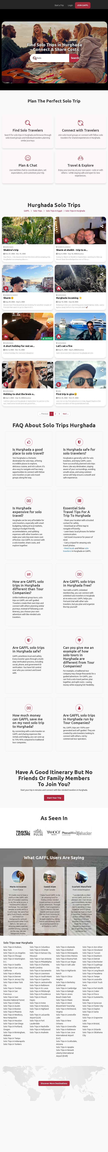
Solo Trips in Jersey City (13, 979)
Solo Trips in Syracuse (92, 1003)
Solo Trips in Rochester (93, 962)
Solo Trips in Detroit (91, 959)
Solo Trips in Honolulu (39, 1006)
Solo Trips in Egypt (54, 211)
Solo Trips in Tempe (91, 976)
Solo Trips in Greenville (66, 1026)
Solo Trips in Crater (91, 991)
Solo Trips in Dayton (91, 1009)
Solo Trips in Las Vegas (66, 962)
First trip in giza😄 (66, 394)
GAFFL (26, 211)
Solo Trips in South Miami (41, 976)
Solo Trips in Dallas (11, 1003)
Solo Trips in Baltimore (39, 985)
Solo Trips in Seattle (12, 965)
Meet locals (69, 548)
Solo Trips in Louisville (92, 979)
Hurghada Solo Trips (54, 205)
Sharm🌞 (8, 298)
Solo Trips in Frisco (91, 994)
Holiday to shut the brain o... (19, 394)
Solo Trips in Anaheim (39, 1032)
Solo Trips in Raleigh (65, 991)
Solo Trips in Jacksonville (41, 982)
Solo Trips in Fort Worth (93, 988)
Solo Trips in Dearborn (92, 956)
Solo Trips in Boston (12, 1009)
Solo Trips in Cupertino (40, 979)
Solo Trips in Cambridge (66, 988)
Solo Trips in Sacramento (40, 970)
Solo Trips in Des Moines (67, 956)
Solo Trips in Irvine (38, 1003)
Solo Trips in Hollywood (40, 1029)
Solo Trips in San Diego (13, 1023)
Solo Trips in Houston (12, 1021)
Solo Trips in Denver (12, 976)
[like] (49, 221)
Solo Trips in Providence (40, 994)
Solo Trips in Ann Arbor (93, 947)
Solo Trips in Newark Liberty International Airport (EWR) (65, 1053)
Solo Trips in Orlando (39, 950)
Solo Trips (37, 211)
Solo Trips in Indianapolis (14, 1041)
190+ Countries (47, 64)
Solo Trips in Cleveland (93, 950)
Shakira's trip (10, 250)
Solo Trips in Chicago (12, 956)
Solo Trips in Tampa (11, 1038)
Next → (66, 414)
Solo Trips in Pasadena (92, 973)
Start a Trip (59, 5)
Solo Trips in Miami (64, 1000)
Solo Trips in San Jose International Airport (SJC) (65, 1035)
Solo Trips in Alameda (65, 947)
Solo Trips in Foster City (93, 1006)
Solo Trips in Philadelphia (41, 962)
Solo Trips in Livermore (40, 973)
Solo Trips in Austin (11, 1006)
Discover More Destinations (54, 1083)
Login (70, 5)
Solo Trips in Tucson (91, 953)
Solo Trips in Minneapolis (67, 953)
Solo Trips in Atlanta (12, 973)
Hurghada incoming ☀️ (69, 298)
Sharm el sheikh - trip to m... (72, 250)
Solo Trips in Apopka (65, 1047)
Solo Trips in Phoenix (12, 1012)
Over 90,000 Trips (64, 64)
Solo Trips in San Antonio (40, 959)
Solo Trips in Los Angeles (14, 953)
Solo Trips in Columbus (40, 947)
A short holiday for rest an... (19, 346)
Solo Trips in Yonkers (12, 1044)
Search (75, 57)
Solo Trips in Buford (64, 950)
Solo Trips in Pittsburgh (40, 991)
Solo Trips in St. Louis (39, 988)
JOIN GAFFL (82, 5)
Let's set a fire (64, 346)
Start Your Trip (54, 798)
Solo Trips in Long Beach (93, 970)
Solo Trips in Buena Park (66, 959)
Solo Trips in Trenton (12, 988)
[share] (49, 226)
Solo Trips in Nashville (39, 1026)
